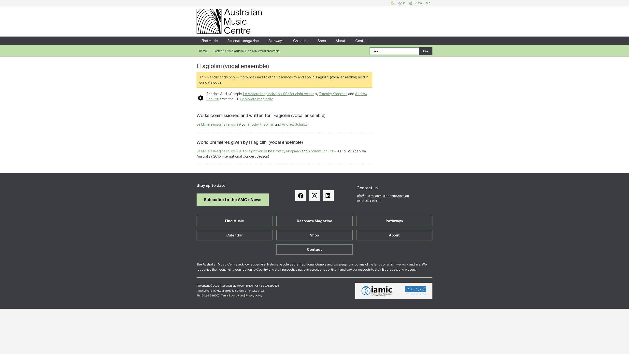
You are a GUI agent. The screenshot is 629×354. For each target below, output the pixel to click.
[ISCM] (416, 291)
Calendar (300, 41)
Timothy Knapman (333, 94)
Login (401, 3)
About (340, 41)
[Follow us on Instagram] (314, 195)
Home (203, 50)
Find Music (234, 221)
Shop (322, 41)
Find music (209, 41)
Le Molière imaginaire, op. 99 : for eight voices (278, 94)
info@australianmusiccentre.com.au (383, 196)
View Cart (422, 3)
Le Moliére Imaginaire (256, 99)
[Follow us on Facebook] (300, 195)
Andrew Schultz (294, 124)
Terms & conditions (232, 295)
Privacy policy (253, 295)
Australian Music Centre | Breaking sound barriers (229, 21)
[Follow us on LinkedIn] (328, 195)
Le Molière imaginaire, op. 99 (219, 124)
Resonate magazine (243, 41)
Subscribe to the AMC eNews (232, 199)
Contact (362, 41)
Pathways (276, 41)
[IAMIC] (377, 291)
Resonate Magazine (314, 221)
